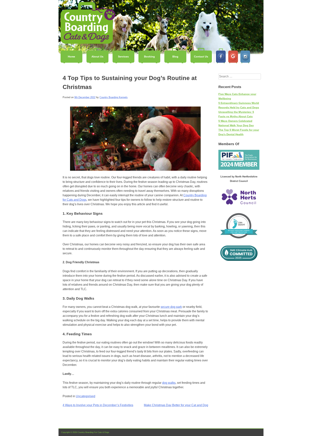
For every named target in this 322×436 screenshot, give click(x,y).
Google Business (233, 57)
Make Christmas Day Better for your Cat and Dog (176, 405)
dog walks (169, 382)
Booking (149, 56)
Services (123, 56)
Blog (175, 56)
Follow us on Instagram (245, 57)
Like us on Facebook (221, 57)
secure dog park (171, 306)
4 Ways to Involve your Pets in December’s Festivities (98, 405)
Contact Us (201, 56)
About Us (97, 56)
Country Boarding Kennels (87, 23)
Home (71, 56)
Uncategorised (85, 396)
